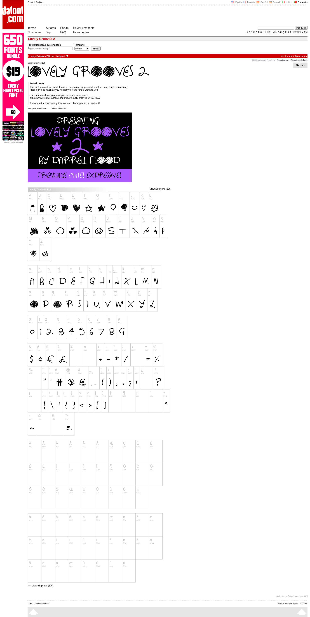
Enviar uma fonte (84, 27)
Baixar (300, 65)
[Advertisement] (93, 16)
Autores (51, 27)
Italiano (289, 2)
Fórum (64, 27)
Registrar (40, 2)
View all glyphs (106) (160, 188)
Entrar (30, 2)
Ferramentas (81, 32)
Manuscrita (301, 56)
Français (250, 2)
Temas (32, 27)
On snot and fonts (42, 603)
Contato (303, 603)
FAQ (63, 32)
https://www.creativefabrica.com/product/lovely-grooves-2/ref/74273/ (65, 98)
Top (48, 32)
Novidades (34, 32)
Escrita (288, 56)
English (238, 2)
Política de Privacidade (288, 603)
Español (263, 2)
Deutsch (276, 2)
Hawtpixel (60, 56)
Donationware (283, 60)
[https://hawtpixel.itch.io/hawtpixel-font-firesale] (67, 56)
